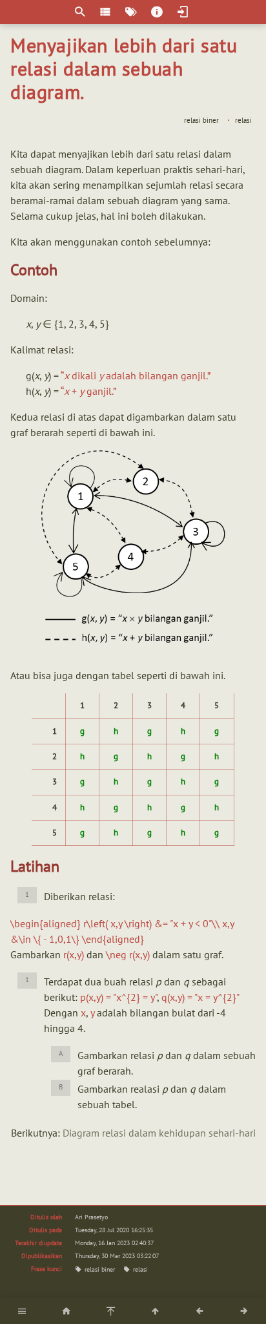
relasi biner (201, 120)
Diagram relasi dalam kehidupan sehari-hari (159, 1132)
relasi (243, 120)
